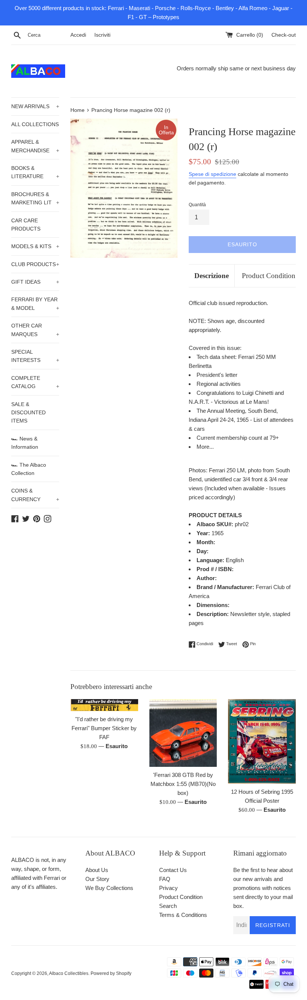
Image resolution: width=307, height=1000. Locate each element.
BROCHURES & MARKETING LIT (35, 198)
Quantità (197, 204)
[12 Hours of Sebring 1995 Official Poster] (262, 741)
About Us (96, 870)
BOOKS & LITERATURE (35, 172)
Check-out (283, 35)
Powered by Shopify (111, 973)
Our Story (97, 879)
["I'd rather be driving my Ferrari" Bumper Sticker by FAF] (104, 705)
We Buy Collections (109, 888)
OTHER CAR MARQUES (35, 330)
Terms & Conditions (183, 915)
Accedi (78, 35)
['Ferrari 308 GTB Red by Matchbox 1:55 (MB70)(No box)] (183, 733)
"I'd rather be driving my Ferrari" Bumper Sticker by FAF (104, 728)
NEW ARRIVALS (35, 106)
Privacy (168, 888)
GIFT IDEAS (35, 282)
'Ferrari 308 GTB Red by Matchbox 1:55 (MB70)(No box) (183, 784)
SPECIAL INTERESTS (35, 356)
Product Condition (268, 276)
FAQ (164, 879)
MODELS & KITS (35, 246)
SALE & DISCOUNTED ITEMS (28, 412)
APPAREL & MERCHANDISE (35, 146)
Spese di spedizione (212, 174)
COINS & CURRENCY (35, 495)
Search (168, 906)
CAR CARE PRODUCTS (25, 224)
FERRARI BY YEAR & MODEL (35, 303)
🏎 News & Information (24, 443)
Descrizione (211, 276)
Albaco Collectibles (68, 973)
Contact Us (173, 870)
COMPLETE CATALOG (35, 382)
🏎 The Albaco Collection (28, 469)
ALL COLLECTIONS (35, 124)
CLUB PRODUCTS (35, 264)
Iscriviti (102, 35)
